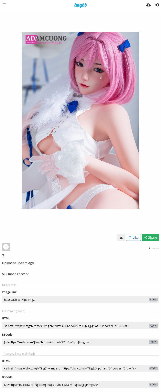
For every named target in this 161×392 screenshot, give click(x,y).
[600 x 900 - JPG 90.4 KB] (121, 237)
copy (153, 299)
